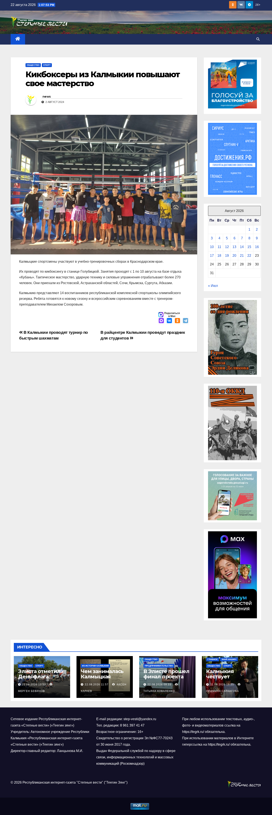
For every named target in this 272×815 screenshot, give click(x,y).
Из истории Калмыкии (95, 666)
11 (219, 247)
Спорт (47, 65)
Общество (33, 65)
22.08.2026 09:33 (159, 684)
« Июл (213, 286)
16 (257, 247)
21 (242, 255)
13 (234, 247)
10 (212, 247)
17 (212, 255)
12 (227, 247)
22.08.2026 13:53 (34, 684)
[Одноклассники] (177, 321)
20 (234, 255)
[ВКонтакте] (169, 321)
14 (242, 247)
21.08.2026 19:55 (222, 684)
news (46, 96)
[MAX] (161, 321)
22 (249, 255)
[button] (258, 39)
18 (219, 255)
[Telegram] (185, 321)
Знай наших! (229, 659)
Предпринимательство (159, 666)
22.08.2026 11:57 (96, 684)
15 (249, 247)
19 (227, 255)
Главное (212, 659)
